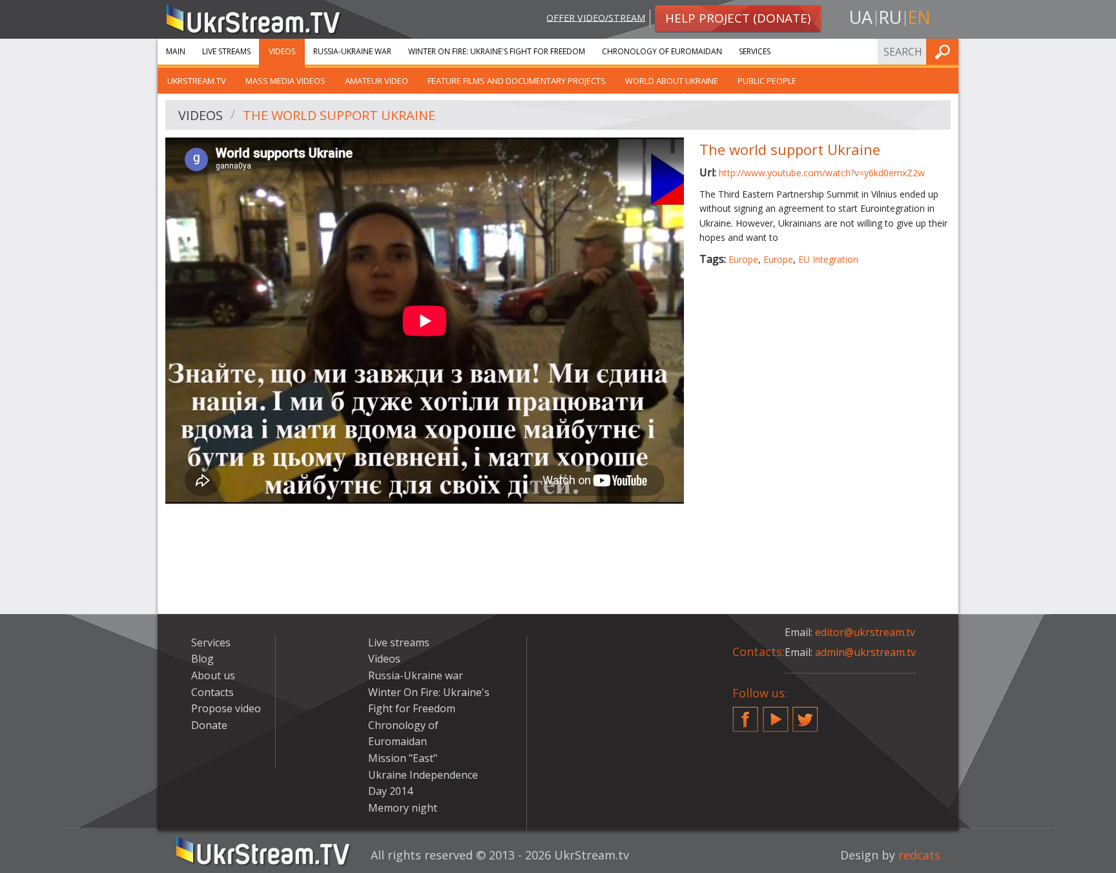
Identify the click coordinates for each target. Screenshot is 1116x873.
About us (213, 675)
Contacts (212, 692)
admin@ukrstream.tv (865, 652)
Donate (209, 725)
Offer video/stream (595, 17)
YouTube (776, 714)
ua (861, 17)
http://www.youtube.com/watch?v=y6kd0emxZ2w (822, 173)
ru (890, 17)
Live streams (226, 51)
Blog (202, 659)
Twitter (805, 714)
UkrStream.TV (196, 81)
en (919, 17)
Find (944, 51)
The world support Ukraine (339, 115)
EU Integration (828, 259)
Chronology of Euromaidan (662, 51)
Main (175, 51)
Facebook (745, 714)
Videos (282, 51)
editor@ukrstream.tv (865, 632)
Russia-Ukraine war (352, 51)
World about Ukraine (671, 81)
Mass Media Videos (285, 81)
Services (754, 51)
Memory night (402, 808)
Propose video (226, 708)
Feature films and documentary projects (517, 81)
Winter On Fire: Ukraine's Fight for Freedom (496, 51)
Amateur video (376, 81)
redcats (919, 855)
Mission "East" (402, 758)
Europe (743, 259)
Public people (767, 81)
